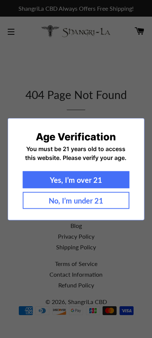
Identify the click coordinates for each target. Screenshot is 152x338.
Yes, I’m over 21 (76, 179)
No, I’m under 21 (76, 200)
